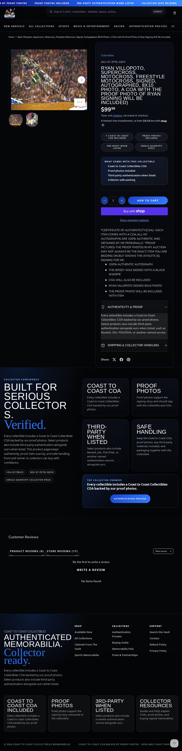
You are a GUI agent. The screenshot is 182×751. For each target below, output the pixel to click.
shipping (117, 115)
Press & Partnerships (125, 655)
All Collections (41, 26)
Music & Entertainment (92, 26)
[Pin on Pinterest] (128, 359)
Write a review (91, 570)
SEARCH (158, 11)
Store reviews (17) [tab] (62, 551)
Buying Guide (120, 642)
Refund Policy (158, 644)
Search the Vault (160, 632)
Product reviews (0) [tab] (27, 551)
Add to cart (148, 200)
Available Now (83, 632)
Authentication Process (148, 26)
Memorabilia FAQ (122, 648)
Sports (64, 26)
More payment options (134, 220)
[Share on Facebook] (121, 359)
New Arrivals (14, 26)
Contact (154, 638)
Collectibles (107, 55)
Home (11, 37)
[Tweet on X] (114, 359)
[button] (174, 13)
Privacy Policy (158, 650)
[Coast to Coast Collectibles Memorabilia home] (22, 13)
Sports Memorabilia (87, 655)
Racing (119, 26)
